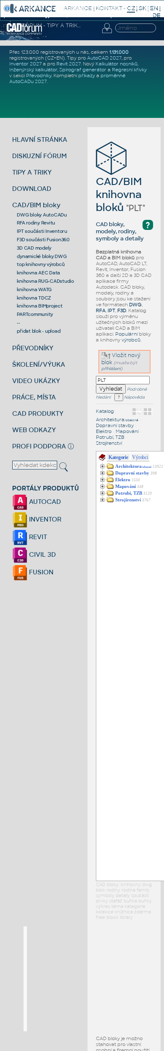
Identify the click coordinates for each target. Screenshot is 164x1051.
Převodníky (38, 75)
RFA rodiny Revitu (36, 223)
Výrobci (140, 457)
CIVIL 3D (41, 554)
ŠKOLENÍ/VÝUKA (38, 364)
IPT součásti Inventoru (42, 231)
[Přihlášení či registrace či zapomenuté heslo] (107, 33)
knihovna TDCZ (34, 298)
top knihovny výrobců (40, 264)
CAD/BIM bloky (36, 205)
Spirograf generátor (82, 70)
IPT (111, 310)
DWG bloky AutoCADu (42, 215)
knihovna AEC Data (38, 273)
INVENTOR (44, 519)
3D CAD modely (34, 248)
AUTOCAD (44, 502)
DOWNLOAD (31, 189)
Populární (126, 334)
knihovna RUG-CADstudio (45, 281)
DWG (135, 305)
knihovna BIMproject (39, 306)
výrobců (131, 340)
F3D (121, 310)
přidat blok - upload (38, 331)
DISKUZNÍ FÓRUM (39, 156)
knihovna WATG (34, 289)
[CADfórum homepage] (24, 33)
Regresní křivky (129, 70)
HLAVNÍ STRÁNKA (39, 139)
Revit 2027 (68, 64)
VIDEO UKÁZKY (36, 381)
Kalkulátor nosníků (116, 64)
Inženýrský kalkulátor (33, 70)
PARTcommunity (35, 314)
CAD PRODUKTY (37, 413)
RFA (101, 310)
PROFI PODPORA (39, 446)
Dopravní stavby (115, 425)
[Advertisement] (90, 978)
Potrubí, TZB (110, 437)
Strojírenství (109, 443)
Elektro (103, 431)
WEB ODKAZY (34, 430)
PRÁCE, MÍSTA (34, 397)
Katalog (105, 411)
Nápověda (134, 397)
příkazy (86, 75)
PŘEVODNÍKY (32, 348)
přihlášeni (111, 368)
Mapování (127, 431)
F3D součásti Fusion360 (43, 240)
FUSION (40, 572)
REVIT (37, 537)
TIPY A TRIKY (32, 172)
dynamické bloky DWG (41, 256)
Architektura (117, 419)
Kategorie (118, 457)
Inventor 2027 (25, 64)
